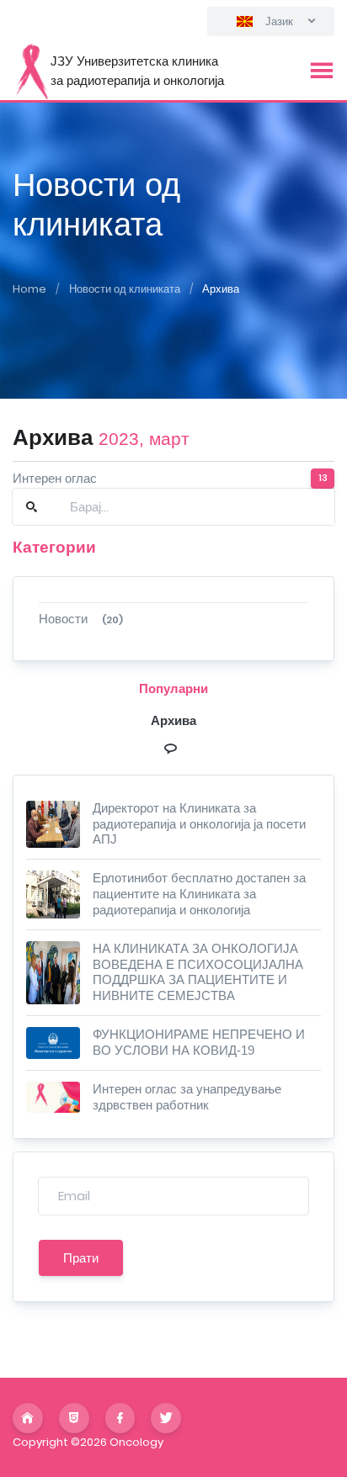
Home (29, 289)
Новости (81, 618)
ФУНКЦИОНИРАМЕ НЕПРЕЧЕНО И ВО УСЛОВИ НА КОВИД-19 (199, 1042)
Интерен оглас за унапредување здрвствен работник (187, 1097)
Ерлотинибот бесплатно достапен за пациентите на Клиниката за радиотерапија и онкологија (199, 894)
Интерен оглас (55, 478)
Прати (81, 1258)
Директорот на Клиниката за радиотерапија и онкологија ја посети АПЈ (199, 824)
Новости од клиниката (124, 289)
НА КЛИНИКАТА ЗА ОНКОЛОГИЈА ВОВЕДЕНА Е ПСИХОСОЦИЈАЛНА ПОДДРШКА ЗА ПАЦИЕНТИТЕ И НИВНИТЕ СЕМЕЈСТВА (198, 972)
